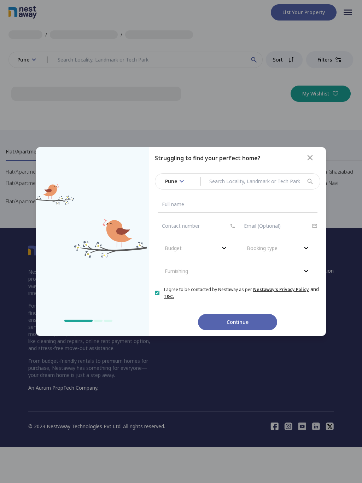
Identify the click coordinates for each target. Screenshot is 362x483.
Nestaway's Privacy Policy (281, 289)
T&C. (169, 296)
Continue (238, 322)
